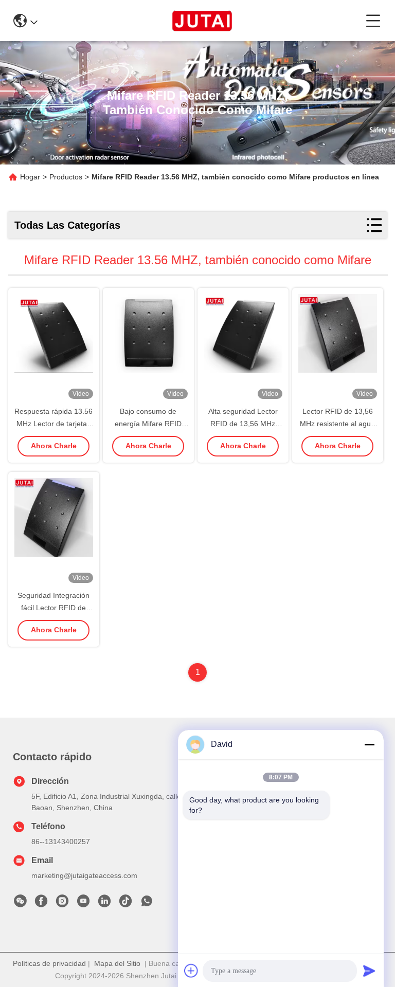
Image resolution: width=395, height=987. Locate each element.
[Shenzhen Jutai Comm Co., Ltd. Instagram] (62, 904)
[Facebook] (41, 904)
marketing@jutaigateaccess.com (84, 875)
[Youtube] (83, 904)
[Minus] (369, 744)
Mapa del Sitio (117, 963)
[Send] (369, 970)
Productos (65, 177)
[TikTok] (125, 904)
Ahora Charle (54, 446)
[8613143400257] (146, 904)
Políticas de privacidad (49, 963)
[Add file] (191, 970)
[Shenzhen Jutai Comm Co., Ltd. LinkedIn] (104, 904)
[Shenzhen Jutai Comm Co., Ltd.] (202, 20)
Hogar (30, 177)
